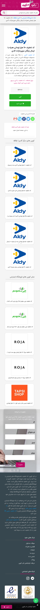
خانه (34, 18)
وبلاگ (33, 560)
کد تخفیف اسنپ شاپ (12, 520)
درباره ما (32, 553)
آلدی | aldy (17, 18)
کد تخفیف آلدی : (28, 55)
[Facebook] (24, 119)
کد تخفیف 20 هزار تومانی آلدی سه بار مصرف (19, 165)
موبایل (33, 453)
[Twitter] (28, 119)
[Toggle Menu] (3, 5)
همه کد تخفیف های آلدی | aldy (20, 127)
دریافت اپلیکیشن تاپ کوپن (27, 563)
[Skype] (20, 119)
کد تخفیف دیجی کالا (10, 511)
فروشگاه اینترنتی (27, 18)
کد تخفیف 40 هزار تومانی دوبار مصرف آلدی (19, 267)
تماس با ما (31, 556)
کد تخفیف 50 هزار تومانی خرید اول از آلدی (19, 191)
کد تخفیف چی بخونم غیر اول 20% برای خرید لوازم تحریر (19, 327)
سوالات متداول (30, 543)
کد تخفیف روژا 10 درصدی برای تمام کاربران (19, 378)
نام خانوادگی (31, 432)
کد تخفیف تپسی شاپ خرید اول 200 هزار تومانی (19, 403)
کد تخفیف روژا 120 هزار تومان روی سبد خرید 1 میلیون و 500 (19, 352)
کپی (20, 96)
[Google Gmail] (15, 119)
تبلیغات (32, 550)
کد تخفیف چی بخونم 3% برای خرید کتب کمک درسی (19, 301)
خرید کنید (19, 103)
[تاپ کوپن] (29, 5)
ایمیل (33, 443)
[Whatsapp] (33, 119)
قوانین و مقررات (30, 546)
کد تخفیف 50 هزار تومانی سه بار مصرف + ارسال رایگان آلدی (19, 242)
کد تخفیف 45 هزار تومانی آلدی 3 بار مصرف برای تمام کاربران (19, 216)
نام (34, 422)
